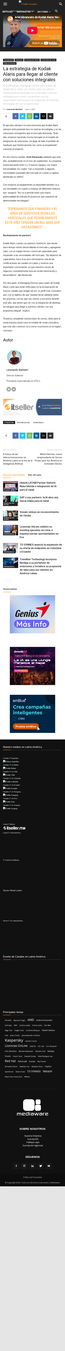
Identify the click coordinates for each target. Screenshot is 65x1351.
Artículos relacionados (14, 475)
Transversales (8, 60)
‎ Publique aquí (32, 1142)
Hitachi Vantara (48, 1030)
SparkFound (9, 1072)
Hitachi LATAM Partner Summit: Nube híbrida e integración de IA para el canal (38, 486)
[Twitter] (41, 1166)
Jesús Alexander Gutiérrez (31, 1035)
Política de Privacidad (32, 1177)
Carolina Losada (24, 1025)
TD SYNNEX (34, 1071)
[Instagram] (24, 1166)
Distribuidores (9, 534)
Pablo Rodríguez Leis (45, 1056)
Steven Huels (20, 1072)
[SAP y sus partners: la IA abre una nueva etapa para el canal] (10, 501)
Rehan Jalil (22, 1061)
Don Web (47, 1025)
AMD (31, 1020)
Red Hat (10, 1061)
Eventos (7, 490)
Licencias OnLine (16, 1045)
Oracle (8, 1056)
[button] (56, 11)
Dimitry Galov (37, 1025)
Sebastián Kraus (37, 1066)
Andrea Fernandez (44, 1020)
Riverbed (32, 1061)
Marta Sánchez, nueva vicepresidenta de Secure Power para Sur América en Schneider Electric (48, 459)
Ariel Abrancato (23, 422)
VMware (27, 1077)
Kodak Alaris (38, 422)
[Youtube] (49, 1166)
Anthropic (8, 1025)
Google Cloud (19, 1030)
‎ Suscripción (32, 1139)
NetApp (50, 1051)
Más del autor (34, 475)
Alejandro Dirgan (19, 1020)
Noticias (7, 11)
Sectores (42, 11)
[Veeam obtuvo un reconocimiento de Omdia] (10, 515)
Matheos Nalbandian (26, 1051)
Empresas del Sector (32, 60)
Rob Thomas (41, 1061)
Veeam (47, 1071)
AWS (15, 1025)
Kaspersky (14, 1040)
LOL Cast (41, 1046)
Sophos (48, 1066)
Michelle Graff (40, 1051)
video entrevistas (10, 63)
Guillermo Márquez (33, 1030)
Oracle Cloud (17, 1056)
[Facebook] (16, 1166)
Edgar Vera (8, 1030)
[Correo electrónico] (8, 389)
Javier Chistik (15, 1035)
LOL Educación (51, 1046)
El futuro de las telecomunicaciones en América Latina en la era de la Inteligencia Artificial (17, 459)
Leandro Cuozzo (31, 1041)
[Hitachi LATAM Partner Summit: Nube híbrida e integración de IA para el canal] (10, 486)
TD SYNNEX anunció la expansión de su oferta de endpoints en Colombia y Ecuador (41, 548)
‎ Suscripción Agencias (32, 1145)
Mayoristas (24, 11)
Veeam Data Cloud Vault (13, 1077)
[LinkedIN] (13, 389)
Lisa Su (33, 1046)
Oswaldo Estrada (30, 1056)
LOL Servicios (10, 1051)
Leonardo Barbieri (15, 109)
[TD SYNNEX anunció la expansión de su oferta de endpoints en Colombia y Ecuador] (10, 548)
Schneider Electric (11, 1066)
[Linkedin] (32, 1166)
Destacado (19, 60)
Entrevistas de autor (48, 60)
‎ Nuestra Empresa (32, 1135)
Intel (6, 1035)
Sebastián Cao (24, 1066)
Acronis (8, 1020)
